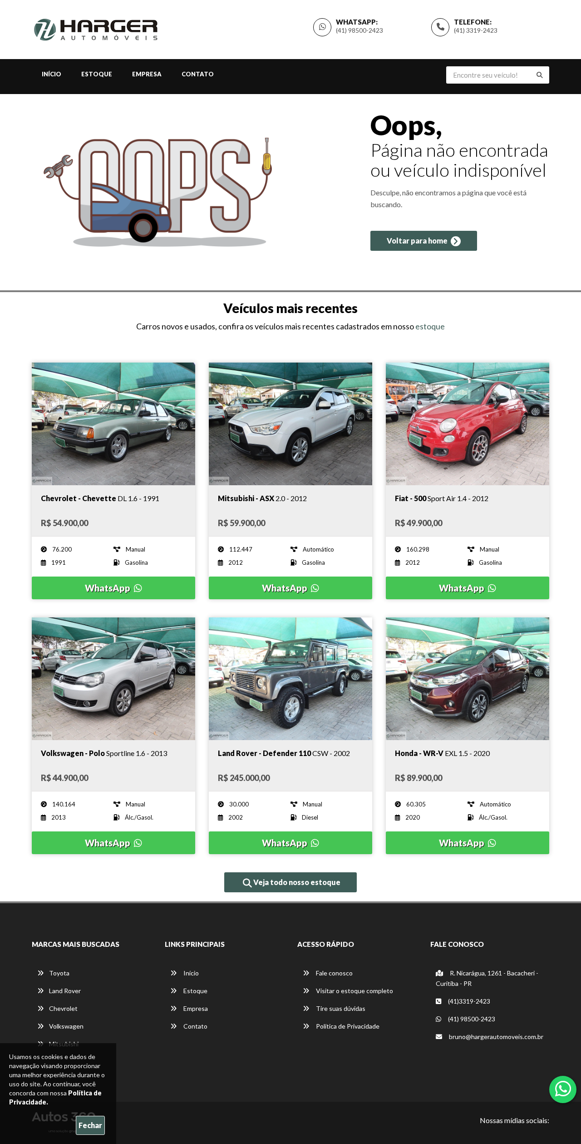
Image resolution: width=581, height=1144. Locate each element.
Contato (198, 74)
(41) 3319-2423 (475, 30)
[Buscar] (540, 75)
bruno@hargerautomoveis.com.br (496, 1036)
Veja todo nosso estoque (296, 882)
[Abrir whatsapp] (563, 1088)
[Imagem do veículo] (113, 424)
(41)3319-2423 (468, 1001)
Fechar (90, 1125)
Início (51, 74)
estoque (430, 326)
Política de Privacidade (347, 1026)
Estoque (96, 74)
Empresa (147, 74)
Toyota (59, 973)
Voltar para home (418, 240)
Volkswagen (66, 1026)
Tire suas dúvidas (340, 1008)
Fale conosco (334, 973)
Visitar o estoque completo (354, 991)
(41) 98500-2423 (359, 30)
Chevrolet (63, 1008)
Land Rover (65, 991)
